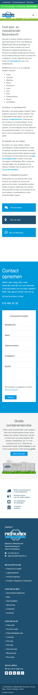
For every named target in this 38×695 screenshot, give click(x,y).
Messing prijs (11, 653)
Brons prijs (10, 657)
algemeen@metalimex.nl (17, 556)
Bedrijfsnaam (10, 324)
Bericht (8, 366)
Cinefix (22, 689)
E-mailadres (10, 356)
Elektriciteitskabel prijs (14, 633)
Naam (7, 335)
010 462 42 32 (10, 303)
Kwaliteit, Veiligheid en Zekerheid (18, 580)
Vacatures (10, 613)
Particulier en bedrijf (13, 568)
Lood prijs (10, 637)
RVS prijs (9, 645)
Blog (8, 597)
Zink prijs (9, 641)
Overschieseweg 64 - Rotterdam (23, 2)
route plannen (15, 61)
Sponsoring (10, 605)
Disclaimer (26, 687)
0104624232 (6, 2)
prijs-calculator (12, 169)
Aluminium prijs (12, 629)
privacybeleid (13, 389)
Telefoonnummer (12, 345)
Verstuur (11, 397)
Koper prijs (10, 625)
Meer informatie (19, 453)
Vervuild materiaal (13, 576)
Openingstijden (12, 601)
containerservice (15, 119)
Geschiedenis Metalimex (15, 593)
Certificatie (10, 609)
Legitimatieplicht (12, 572)
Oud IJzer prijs (11, 649)
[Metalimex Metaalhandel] (8, 15)
